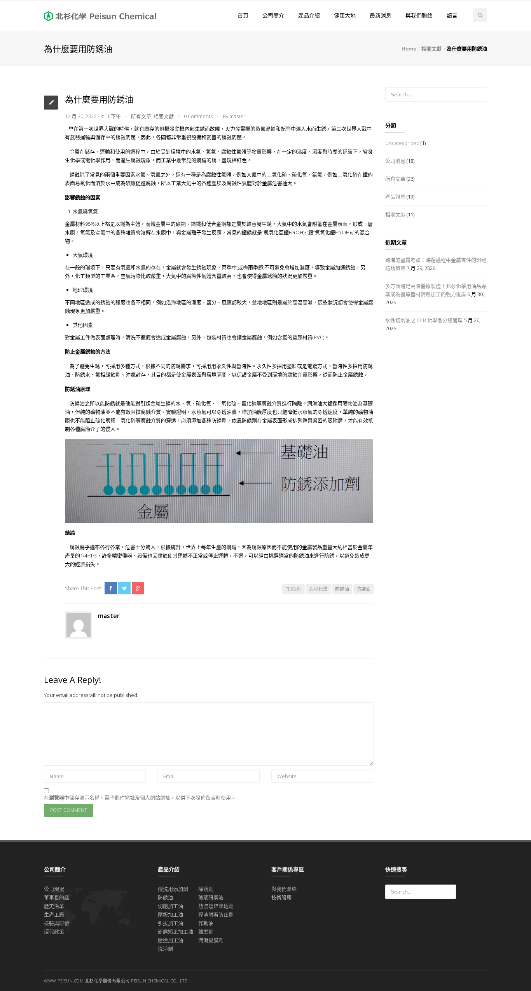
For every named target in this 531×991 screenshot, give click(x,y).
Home (409, 48)
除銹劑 (205, 888)
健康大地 (345, 15)
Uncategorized (402, 142)
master (237, 116)
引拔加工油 (170, 923)
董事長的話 (56, 897)
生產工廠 (54, 914)
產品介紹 (309, 15)
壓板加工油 (170, 914)
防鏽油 (363, 589)
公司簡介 (273, 15)
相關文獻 (431, 48)
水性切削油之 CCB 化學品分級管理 (424, 320)
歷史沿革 (54, 905)
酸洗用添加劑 (173, 888)
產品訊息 (395, 196)
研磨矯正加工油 (175, 931)
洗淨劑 (165, 948)
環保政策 (54, 931)
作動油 (205, 923)
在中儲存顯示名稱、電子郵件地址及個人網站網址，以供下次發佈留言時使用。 (140, 797)
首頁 (243, 15)
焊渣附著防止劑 (216, 914)
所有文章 (141, 116)
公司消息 (395, 160)
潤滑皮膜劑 (211, 940)
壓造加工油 (170, 940)
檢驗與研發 (56, 923)
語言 (452, 15)
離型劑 (205, 931)
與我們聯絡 (419, 15)
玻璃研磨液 (211, 897)
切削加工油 (170, 905)
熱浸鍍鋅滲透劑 (216, 905)
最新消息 (380, 15)
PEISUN (293, 589)
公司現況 (54, 888)
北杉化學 (318, 589)
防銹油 (342, 589)
